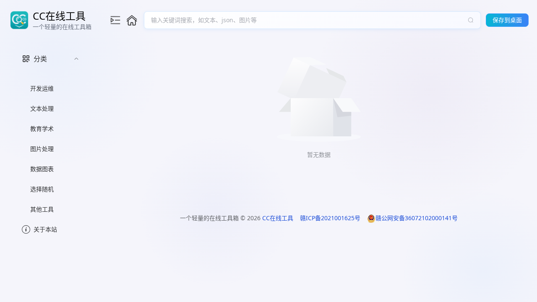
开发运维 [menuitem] (42, 88)
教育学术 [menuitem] (42, 129)
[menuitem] (50, 132)
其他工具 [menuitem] (42, 209)
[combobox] (308, 20)
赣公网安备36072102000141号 (416, 218)
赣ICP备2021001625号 (330, 218)
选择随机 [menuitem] (42, 189)
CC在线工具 (277, 218)
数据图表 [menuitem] (42, 169)
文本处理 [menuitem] (42, 108)
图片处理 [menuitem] (42, 149)
